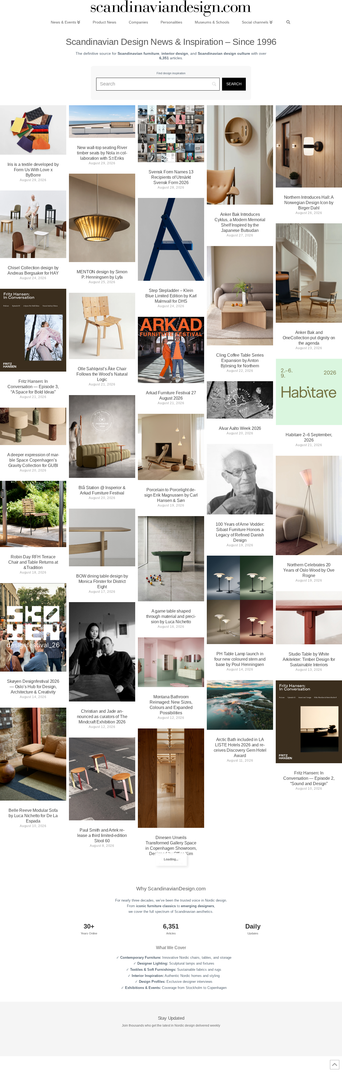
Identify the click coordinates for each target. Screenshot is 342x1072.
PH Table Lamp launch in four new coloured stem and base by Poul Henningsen (240, 659)
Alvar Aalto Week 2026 (240, 428)
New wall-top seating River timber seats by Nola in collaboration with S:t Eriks (102, 153)
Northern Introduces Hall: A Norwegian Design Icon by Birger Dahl (309, 202)
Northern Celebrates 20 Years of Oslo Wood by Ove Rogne (308, 570)
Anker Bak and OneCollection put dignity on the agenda (309, 337)
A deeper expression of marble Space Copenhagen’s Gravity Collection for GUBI (33, 460)
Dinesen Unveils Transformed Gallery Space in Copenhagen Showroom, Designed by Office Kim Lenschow (170, 848)
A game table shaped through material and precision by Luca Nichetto (171, 616)
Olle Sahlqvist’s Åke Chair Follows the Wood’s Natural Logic (102, 374)
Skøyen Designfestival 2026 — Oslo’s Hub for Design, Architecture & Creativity (33, 686)
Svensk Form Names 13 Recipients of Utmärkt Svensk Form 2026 (171, 177)
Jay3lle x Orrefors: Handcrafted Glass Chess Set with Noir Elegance (309, 880)
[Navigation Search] (288, 22)
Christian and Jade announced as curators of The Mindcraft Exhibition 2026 (102, 716)
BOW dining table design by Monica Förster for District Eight (102, 581)
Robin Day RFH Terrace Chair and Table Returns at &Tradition (33, 562)
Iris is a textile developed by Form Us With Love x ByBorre (33, 169)
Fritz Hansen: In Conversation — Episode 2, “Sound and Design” (308, 778)
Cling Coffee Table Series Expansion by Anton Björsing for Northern (240, 360)
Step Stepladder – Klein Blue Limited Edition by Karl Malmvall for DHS (171, 295)
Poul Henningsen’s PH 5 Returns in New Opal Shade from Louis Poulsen (240, 852)
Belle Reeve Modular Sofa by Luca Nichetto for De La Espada (33, 815)
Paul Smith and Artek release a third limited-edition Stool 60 (102, 835)
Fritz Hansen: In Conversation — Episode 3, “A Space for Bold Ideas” (33, 386)
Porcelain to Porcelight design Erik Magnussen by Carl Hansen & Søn (171, 495)
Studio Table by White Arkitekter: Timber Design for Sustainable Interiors (309, 659)
